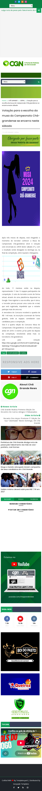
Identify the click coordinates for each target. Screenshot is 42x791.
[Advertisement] (21, 35)
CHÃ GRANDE (13, 100)
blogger (7, 499)
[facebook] (15, 2)
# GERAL (23, 353)
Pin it (14, 378)
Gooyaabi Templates (21, 784)
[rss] (22, 2)
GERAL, (16, 132)
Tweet (14, 372)
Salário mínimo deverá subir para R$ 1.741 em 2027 (20, 490)
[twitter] (19, 2)
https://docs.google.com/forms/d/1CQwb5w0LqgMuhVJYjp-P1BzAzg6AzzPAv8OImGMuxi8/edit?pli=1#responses (20, 346)
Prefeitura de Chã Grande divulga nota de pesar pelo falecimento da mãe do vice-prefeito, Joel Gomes (19, 444)
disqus (20, 499)
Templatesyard (22, 780)
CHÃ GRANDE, (9, 132)
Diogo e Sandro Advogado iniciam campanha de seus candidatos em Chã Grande (20, 468)
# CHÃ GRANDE (12, 353)
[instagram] (26, 2)
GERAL (22, 100)
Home (4, 100)
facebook (34, 499)
